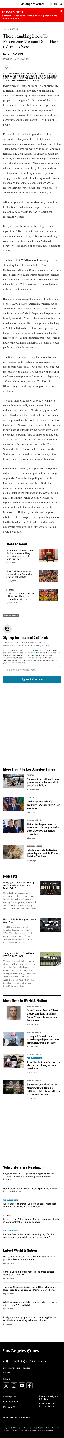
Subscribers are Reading (22, 1167)
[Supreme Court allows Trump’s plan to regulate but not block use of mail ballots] (13, 781)
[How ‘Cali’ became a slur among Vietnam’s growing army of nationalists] (48, 576)
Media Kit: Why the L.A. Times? (48, 1397)
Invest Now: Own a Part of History (48, 1405)
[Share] (6, 67)
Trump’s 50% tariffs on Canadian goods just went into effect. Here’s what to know (43, 1039)
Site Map (7, 1373)
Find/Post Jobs (10, 1402)
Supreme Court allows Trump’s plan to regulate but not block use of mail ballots (43, 782)
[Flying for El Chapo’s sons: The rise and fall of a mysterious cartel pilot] (13, 1061)
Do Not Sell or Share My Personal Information (36, 1430)
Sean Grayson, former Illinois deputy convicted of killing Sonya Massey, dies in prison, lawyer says (42, 1015)
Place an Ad (9, 1407)
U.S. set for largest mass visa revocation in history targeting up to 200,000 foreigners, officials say (43, 829)
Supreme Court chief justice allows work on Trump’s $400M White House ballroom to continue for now (44, 1090)
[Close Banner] (61, 11)
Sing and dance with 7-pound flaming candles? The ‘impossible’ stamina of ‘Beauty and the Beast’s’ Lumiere (29, 1177)
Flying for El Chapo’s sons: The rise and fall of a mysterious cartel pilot (43, 1065)
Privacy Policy (32, 660)
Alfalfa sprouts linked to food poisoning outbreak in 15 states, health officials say (43, 853)
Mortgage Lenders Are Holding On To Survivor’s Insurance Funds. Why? (18, 885)
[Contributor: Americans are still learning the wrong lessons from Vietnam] (48, 595)
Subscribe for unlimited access (16, 1368)
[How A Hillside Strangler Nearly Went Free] (50, 925)
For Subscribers (34, 1058)
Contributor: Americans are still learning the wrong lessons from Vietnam (20, 596)
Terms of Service (38, 650)
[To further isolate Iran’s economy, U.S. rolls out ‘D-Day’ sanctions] (13, 804)
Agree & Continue (32, 679)
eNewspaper (9, 1396)
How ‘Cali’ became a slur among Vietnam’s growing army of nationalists (19, 574)
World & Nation (11, 29)
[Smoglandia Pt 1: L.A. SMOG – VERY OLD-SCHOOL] (50, 959)
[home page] (32, 4)
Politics (30, 775)
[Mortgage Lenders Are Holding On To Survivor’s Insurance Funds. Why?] (50, 888)
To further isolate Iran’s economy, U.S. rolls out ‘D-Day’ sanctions (44, 805)
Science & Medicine (35, 846)
